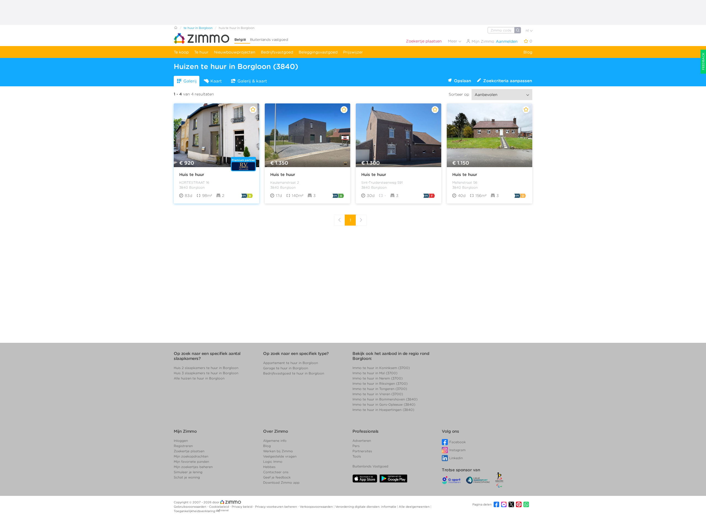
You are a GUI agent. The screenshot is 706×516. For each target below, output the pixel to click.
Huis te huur (191, 174)
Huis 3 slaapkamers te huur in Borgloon (206, 373)
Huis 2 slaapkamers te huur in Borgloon (206, 368)
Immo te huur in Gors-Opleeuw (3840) (383, 404)
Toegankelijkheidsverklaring (194, 511)
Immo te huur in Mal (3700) (374, 373)
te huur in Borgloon (198, 28)
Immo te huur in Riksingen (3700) (380, 383)
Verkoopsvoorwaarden (317, 507)
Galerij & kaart (252, 81)
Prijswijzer (353, 52)
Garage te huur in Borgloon (285, 368)
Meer (453, 41)
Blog (527, 52)
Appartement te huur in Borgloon (290, 363)
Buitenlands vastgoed (269, 40)
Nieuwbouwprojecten (234, 52)
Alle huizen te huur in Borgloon (199, 378)
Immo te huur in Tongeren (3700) (379, 389)
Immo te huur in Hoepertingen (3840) (383, 410)
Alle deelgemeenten (414, 507)
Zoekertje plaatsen (424, 41)
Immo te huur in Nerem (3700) (377, 378)
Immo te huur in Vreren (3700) (377, 394)
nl (528, 30)
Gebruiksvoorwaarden (190, 507)
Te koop (181, 52)
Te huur (201, 52)
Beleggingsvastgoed (318, 52)
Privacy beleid (242, 507)
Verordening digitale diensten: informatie (366, 507)
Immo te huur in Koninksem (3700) (381, 368)
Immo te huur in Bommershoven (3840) (385, 399)
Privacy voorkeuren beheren (276, 507)
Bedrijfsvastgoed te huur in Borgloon (293, 373)
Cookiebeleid (219, 507)
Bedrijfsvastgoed (277, 52)
